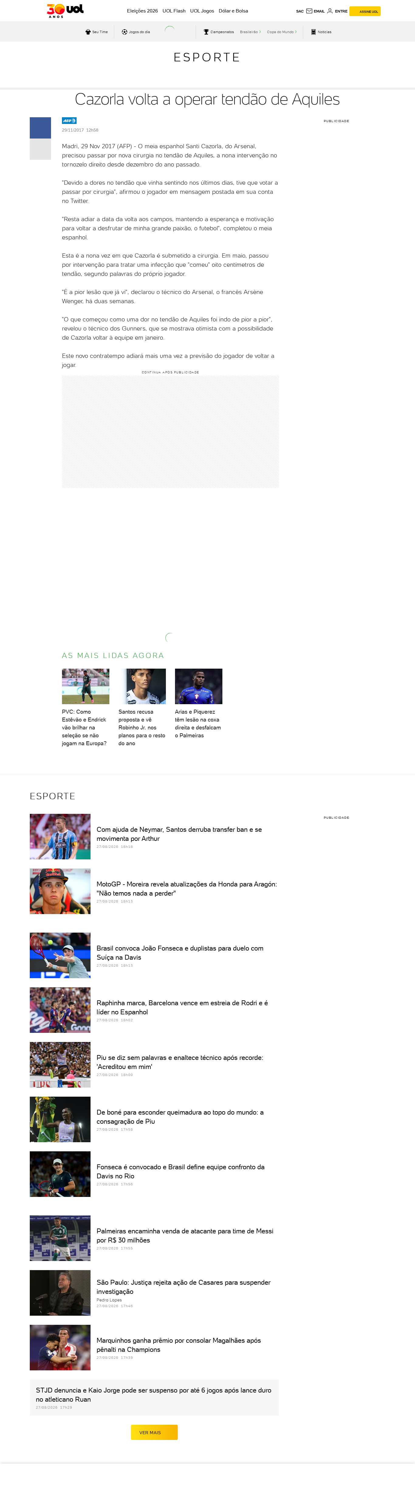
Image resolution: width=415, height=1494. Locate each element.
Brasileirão (249, 32)
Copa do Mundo (280, 32)
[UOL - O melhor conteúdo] (65, 11)
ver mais (150, 1432)
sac (300, 11)
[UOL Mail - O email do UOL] (315, 11)
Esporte (207, 57)
